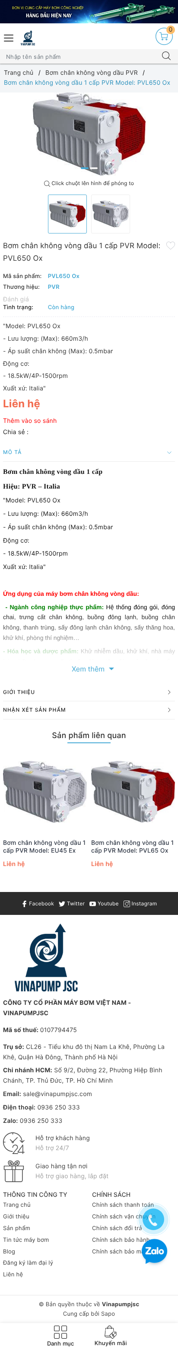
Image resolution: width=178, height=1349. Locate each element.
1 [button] (85, 168)
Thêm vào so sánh (30, 421)
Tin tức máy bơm (26, 1240)
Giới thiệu (16, 1216)
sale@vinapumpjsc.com (57, 1094)
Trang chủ (17, 1205)
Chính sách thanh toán (123, 1205)
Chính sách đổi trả (117, 1228)
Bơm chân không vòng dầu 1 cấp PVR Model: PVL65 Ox (132, 846)
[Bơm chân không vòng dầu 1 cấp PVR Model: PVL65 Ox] (133, 792)
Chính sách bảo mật (119, 1251)
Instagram (143, 903)
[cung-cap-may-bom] (89, 11)
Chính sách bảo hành (121, 1240)
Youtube (107, 903)
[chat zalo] (154, 1252)
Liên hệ (13, 1274)
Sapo (108, 1314)
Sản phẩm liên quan (89, 735)
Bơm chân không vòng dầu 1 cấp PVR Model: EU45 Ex (44, 846)
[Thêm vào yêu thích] (170, 245)
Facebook (41, 903)
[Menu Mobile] (9, 37)
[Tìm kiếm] (166, 57)
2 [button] (94, 168)
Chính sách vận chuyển (124, 1216)
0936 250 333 (58, 1107)
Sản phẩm (16, 1228)
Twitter (75, 903)
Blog (9, 1251)
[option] (89, 134)
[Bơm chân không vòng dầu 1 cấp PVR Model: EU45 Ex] (45, 792)
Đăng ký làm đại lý (28, 1262)
